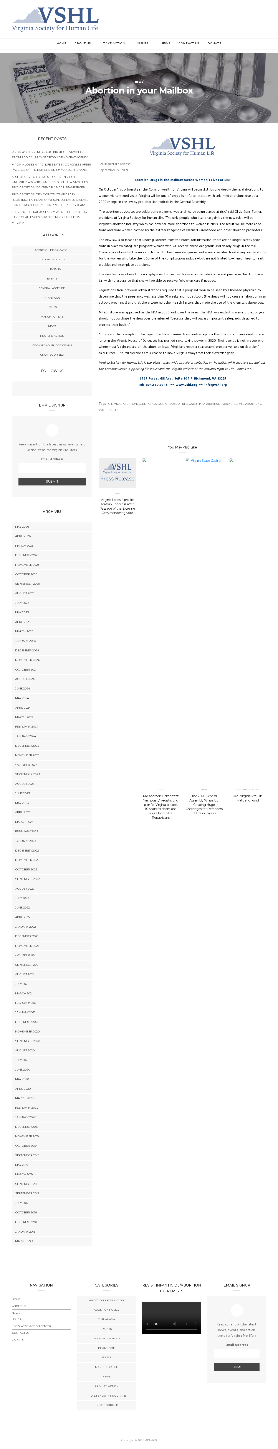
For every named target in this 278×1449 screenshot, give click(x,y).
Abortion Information (52, 250)
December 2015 (26, 1222)
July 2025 (22, 602)
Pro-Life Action (251, 789)
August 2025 (24, 593)
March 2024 (24, 717)
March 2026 (24, 545)
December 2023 (27, 745)
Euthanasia (52, 269)
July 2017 (21, 1203)
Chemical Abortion (122, 404)
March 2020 (24, 1098)
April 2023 (23, 812)
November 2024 (27, 660)
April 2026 (23, 536)
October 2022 (26, 869)
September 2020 (27, 1041)
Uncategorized (52, 354)
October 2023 (26, 764)
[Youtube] (61, 389)
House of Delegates (183, 404)
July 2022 (22, 898)
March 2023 (24, 821)
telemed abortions (246, 404)
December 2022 (27, 850)
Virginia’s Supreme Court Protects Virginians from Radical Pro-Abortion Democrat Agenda (50, 154)
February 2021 (26, 1002)
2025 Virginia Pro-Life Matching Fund (247, 798)
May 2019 (21, 1164)
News (165, 43)
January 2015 (25, 1231)
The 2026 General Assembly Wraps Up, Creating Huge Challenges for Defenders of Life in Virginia (204, 804)
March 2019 (24, 1174)
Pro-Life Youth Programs (52, 345)
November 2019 (27, 1136)
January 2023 (25, 841)
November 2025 (27, 564)
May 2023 (22, 803)
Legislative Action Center (31, 1326)
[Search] (264, 15)
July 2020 (22, 1060)
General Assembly (152, 404)
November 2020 (27, 1031)
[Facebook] (43, 389)
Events (52, 278)
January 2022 (25, 926)
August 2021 (24, 974)
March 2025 (24, 631)
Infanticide (52, 297)
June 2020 (22, 1069)
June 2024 (22, 688)
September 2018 (27, 1184)
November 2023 (27, 755)
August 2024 (25, 679)
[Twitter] (52, 389)
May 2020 (22, 1079)
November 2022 (27, 860)
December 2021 (26, 936)
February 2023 (26, 831)
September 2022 (27, 879)
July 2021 (21, 984)
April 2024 (23, 707)
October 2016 (26, 1212)
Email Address (52, 459)
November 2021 (27, 945)
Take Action (114, 43)
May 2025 (22, 612)
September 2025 (27, 583)
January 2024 (25, 736)
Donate (214, 43)
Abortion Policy (52, 259)
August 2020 (25, 1050)
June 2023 (22, 793)
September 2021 (27, 964)
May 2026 (22, 526)
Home (61, 43)
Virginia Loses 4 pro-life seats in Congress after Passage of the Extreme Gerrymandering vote (117, 506)
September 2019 (27, 1155)
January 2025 (25, 641)
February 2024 (26, 726)
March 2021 (24, 993)
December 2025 (27, 555)
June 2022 (22, 907)
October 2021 (25, 955)
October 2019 (26, 1145)
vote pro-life (109, 410)
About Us (83, 43)
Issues (143, 43)
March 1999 (24, 1241)
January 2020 (25, 1117)
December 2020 (27, 1022)
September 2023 (27, 774)
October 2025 (26, 574)
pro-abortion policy (215, 404)
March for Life (52, 316)
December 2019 (26, 1126)
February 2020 (26, 1107)
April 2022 (22, 917)
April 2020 (23, 1088)
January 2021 (25, 1012)
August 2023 (25, 783)
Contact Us (189, 43)
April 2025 (22, 622)
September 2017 (27, 1193)
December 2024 (27, 650)
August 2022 (24, 888)
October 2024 (26, 669)
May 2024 (22, 698)
